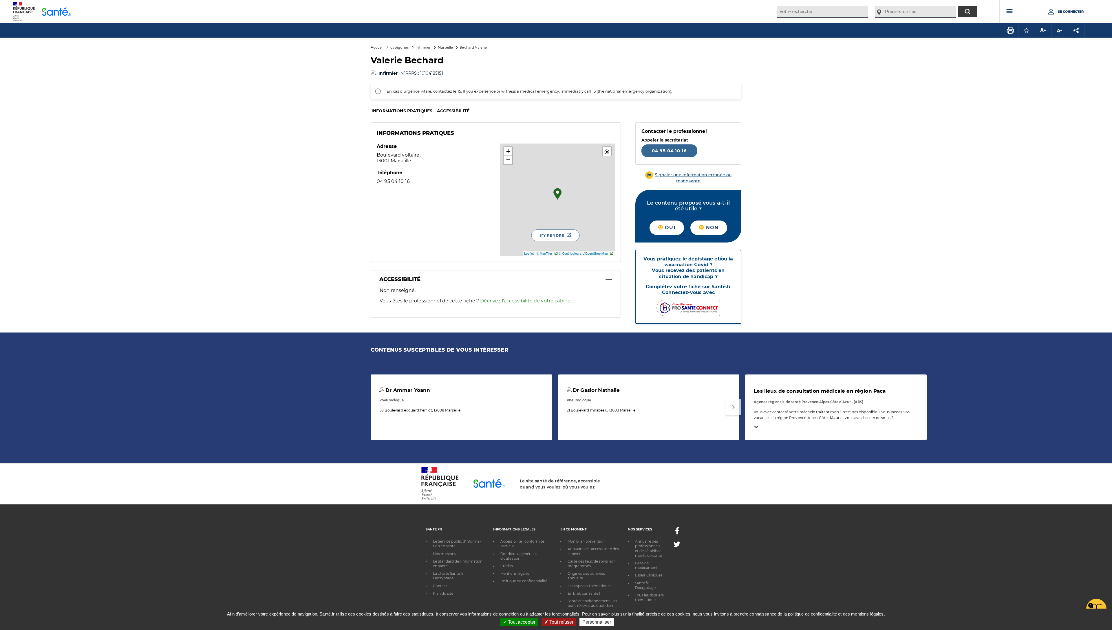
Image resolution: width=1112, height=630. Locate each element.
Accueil (377, 47)
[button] (607, 151)
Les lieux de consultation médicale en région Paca (820, 391)
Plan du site (443, 593)
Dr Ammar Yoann (407, 390)
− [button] (508, 160)
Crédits (506, 566)
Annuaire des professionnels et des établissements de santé (649, 548)
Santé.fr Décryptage (645, 585)
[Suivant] (733, 407)
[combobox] (822, 12)
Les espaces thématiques (589, 586)
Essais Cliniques (648, 575)
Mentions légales (514, 573)
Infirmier (423, 47)
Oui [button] (669, 227)
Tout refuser (560, 622)
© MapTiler (544, 253)
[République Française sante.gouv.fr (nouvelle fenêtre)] (439, 498)
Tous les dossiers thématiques (649, 597)
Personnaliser (596, 622)
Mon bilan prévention (586, 541)
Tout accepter (521, 622)
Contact (440, 586)
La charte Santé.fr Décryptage (448, 575)
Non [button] (711, 227)
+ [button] (508, 151)
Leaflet (529, 253)
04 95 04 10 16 (669, 150)
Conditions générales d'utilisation (518, 556)
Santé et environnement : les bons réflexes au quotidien (592, 603)
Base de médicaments (647, 565)
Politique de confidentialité (523, 581)
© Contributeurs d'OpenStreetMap (583, 253)
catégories (399, 47)
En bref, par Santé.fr (585, 593)
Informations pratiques (402, 110)
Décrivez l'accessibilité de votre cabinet (526, 301)
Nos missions (444, 554)
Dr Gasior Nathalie (595, 390)
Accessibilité (453, 110)
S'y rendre (551, 235)
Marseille (445, 47)
